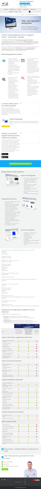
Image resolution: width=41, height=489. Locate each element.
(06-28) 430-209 (26, 5)
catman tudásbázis (5, 126)
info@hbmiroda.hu (23, 6)
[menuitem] (23, 14)
